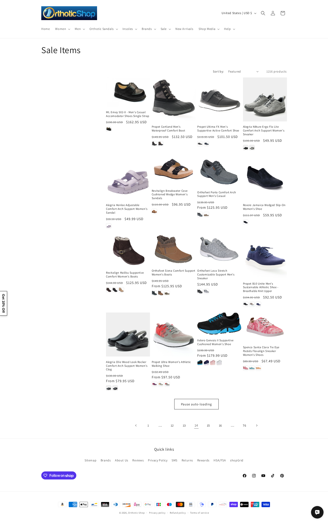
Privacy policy (157, 512)
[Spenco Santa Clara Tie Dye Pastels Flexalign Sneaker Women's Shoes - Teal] (252, 368)
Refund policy (178, 512)
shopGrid (236, 460)
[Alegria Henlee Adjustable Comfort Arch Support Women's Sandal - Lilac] (108, 226)
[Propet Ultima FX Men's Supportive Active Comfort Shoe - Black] (200, 143)
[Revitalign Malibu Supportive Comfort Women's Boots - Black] (115, 289)
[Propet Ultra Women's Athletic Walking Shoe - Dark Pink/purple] (154, 384)
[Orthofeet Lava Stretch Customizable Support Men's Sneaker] (219, 249)
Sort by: (218, 71)
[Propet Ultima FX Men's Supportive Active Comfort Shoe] (219, 99)
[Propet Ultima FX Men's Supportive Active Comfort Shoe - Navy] (206, 143)
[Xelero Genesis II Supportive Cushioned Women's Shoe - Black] (200, 362)
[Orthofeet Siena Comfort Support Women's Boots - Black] (154, 293)
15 (208, 425)
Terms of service (199, 512)
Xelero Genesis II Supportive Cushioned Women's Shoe (215, 342)
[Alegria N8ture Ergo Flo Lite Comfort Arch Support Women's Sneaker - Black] (245, 147)
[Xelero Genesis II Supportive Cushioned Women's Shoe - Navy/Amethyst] (206, 362)
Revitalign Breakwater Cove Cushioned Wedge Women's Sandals (170, 194)
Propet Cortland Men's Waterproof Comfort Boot (168, 128)
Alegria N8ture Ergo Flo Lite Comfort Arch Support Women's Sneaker (263, 130)
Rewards (203, 460)
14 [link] (196, 425)
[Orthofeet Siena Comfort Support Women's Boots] (174, 249)
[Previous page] (136, 425)
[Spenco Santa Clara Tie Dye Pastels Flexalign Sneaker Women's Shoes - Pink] (245, 368)
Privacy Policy (157, 460)
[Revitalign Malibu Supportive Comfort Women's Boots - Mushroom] (121, 289)
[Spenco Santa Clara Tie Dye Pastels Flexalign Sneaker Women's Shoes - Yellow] (258, 368)
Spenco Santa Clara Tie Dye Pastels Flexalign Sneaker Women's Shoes (261, 351)
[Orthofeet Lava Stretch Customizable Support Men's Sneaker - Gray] (206, 291)
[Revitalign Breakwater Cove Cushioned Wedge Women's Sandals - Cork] (154, 211)
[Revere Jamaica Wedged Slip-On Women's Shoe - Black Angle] (245, 222)
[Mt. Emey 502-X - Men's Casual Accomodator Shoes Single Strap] (128, 92)
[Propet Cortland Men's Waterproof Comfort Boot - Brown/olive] (160, 143)
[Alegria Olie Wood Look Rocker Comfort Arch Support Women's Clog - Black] (108, 388)
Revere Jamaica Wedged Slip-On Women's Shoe (264, 207)
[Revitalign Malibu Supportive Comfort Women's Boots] (128, 250)
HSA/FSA (220, 460)
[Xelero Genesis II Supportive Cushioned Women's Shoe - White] (219, 362)
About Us (121, 460)
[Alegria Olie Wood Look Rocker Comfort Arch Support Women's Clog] (128, 334)
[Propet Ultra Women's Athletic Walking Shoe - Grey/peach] (160, 384)
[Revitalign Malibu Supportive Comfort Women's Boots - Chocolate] (108, 289)
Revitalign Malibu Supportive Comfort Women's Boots (125, 274)
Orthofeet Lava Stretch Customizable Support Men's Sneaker (216, 274)
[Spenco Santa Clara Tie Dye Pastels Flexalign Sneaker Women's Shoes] (265, 327)
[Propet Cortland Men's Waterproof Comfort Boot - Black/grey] (154, 143)
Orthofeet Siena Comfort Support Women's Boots (173, 272)
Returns (187, 460)
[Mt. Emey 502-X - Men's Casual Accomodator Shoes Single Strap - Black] (108, 129)
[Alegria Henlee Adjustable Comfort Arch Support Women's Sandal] (128, 178)
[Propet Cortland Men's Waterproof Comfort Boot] (174, 99)
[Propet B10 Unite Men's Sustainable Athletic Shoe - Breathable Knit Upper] (265, 256)
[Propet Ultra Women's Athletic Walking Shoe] (174, 334)
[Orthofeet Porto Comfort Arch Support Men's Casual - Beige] (206, 214)
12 (172, 425)
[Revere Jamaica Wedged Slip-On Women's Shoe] (265, 178)
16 (220, 425)
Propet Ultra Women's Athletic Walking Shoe (171, 364)
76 (244, 425)
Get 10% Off (3, 303)
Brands (106, 460)
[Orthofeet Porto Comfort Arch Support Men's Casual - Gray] (200, 214)
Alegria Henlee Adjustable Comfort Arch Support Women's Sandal (126, 209)
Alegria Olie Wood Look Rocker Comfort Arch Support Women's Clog (126, 365)
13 (184, 425)
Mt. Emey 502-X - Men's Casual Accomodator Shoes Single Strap (127, 114)
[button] (62, 28)
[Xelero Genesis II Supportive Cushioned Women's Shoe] (219, 324)
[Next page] (257, 425)
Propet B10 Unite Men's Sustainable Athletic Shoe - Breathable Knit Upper (260, 287)
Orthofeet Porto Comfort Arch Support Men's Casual (216, 194)
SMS (174, 460)
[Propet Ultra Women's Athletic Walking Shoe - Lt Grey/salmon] (167, 384)
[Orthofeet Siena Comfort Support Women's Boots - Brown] (160, 293)
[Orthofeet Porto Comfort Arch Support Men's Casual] (219, 171)
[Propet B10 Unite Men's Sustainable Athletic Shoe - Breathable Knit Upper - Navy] (258, 304)
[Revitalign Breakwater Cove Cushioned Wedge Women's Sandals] (174, 170)
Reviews (138, 460)
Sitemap (90, 460)
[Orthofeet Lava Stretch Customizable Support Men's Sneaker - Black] (200, 291)
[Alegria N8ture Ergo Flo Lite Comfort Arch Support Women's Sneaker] (265, 99)
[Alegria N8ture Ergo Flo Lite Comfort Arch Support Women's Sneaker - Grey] (252, 147)
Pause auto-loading (196, 404)
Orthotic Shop (136, 512)
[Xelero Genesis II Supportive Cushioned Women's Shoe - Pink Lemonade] (212, 362)
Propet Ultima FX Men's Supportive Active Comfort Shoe (218, 128)
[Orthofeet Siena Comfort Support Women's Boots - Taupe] (167, 293)
